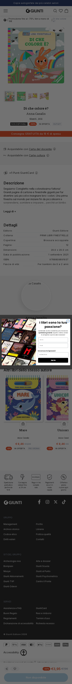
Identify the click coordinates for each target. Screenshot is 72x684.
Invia (53, 360)
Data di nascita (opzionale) (46, 351)
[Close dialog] (68, 321)
